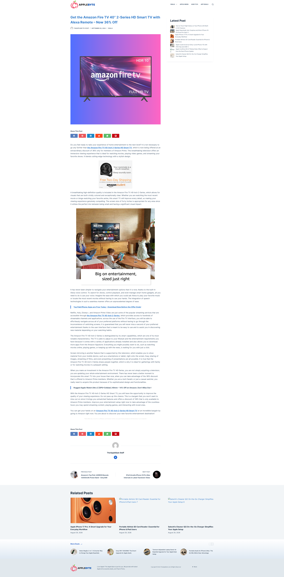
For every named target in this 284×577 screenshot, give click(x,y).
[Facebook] (74, 136)
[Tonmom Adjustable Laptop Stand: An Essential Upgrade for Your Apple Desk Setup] (147, 552)
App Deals (204, 4)
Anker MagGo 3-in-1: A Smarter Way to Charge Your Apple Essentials (91, 552)
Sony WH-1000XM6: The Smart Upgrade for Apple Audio (126, 552)
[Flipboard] (115, 136)
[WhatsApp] (107, 136)
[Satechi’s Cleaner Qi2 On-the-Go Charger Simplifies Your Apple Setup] (191, 510)
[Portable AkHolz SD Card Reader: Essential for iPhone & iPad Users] (142, 510)
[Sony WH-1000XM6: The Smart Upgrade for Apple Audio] (110, 552)
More (195, 567)
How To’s (194, 4)
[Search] (213, 4)
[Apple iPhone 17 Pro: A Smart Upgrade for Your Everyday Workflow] (93, 510)
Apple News (184, 4)
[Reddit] (99, 136)
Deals (173, 4)
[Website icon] (115, 457)
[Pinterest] (82, 136)
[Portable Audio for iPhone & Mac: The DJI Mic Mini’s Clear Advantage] (183, 552)
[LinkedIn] (90, 136)
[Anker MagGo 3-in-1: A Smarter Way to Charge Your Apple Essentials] (73, 552)
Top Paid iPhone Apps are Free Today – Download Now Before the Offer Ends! (107, 307)
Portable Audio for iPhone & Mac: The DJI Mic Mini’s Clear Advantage (201, 552)
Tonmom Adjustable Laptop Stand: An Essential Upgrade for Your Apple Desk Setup (165, 552)
